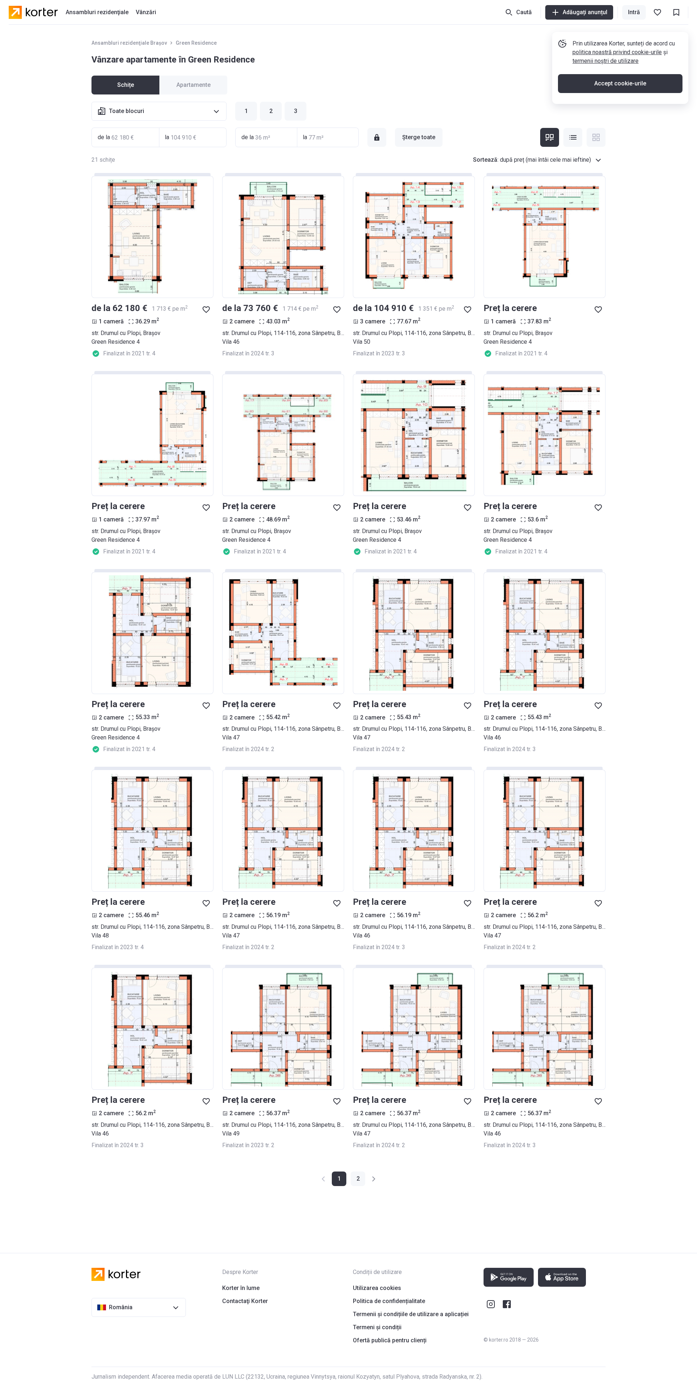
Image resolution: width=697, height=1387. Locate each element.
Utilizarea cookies (377, 1288)
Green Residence (196, 43)
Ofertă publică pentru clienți (390, 1340)
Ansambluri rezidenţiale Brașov (129, 43)
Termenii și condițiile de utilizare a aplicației (411, 1314)
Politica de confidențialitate (389, 1301)
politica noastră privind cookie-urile (617, 52)
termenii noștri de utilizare (605, 60)
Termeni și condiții (377, 1327)
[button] (358, 1179)
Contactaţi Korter (245, 1301)
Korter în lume (241, 1288)
